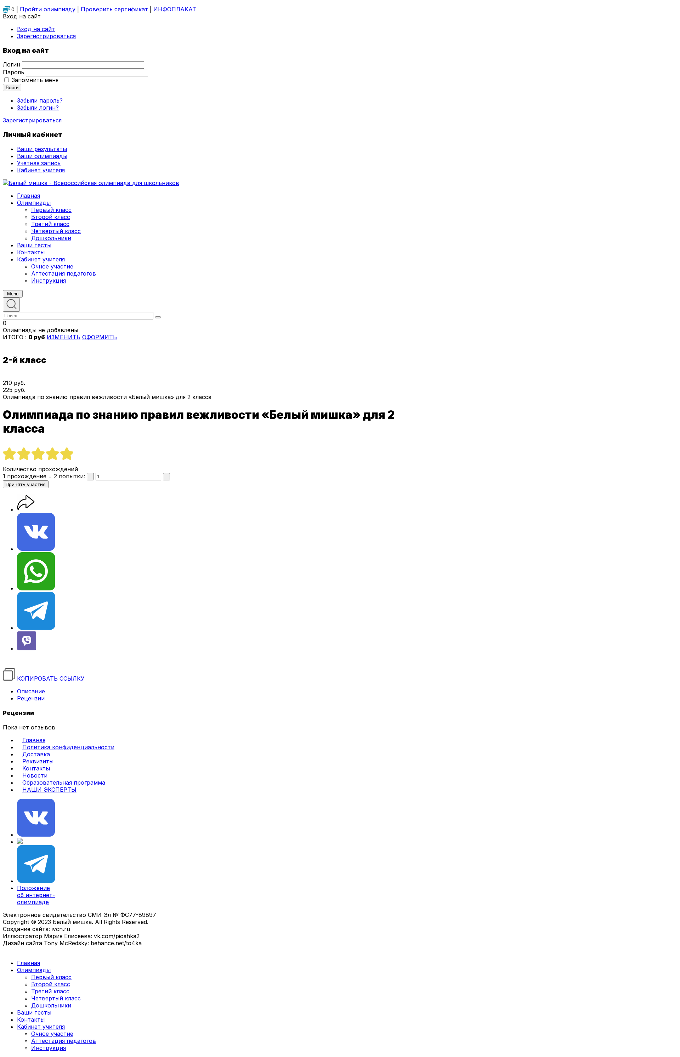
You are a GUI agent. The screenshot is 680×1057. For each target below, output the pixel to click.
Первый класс (51, 977)
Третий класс (50, 991)
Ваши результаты (42, 148)
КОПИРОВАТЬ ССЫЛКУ (49, 678)
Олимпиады (34, 970)
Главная (33, 740)
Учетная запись (39, 163)
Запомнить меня (35, 79)
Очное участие (52, 1033)
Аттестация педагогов (63, 1040)
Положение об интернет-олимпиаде (36, 895)
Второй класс (50, 984)
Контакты (36, 768)
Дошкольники (51, 1005)
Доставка (36, 754)
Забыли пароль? (40, 100)
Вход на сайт (36, 29)
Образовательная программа (63, 782)
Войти (12, 87)
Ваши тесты (34, 1012)
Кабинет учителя (41, 1026)
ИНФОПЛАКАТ (174, 9)
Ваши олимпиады (42, 156)
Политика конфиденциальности (68, 747)
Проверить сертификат (114, 9)
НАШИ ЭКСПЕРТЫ (49, 789)
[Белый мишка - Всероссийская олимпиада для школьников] (91, 182)
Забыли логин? (38, 107)
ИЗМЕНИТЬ (63, 337)
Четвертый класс (56, 998)
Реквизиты (37, 761)
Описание (31, 691)
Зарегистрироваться (32, 120)
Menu (13, 293)
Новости (34, 775)
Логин (11, 64)
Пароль (13, 72)
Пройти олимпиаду (47, 9)
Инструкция (48, 1047)
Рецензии (31, 698)
